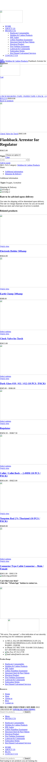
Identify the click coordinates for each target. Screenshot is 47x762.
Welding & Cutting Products (16, 61)
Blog (7, 701)
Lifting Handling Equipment (16, 671)
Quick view (4, 246)
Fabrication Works (12, 682)
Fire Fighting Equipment (14, 677)
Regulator (5, 428)
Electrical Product (12, 675)
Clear (7, 157)
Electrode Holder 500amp (13, 251)
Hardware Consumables (14, 664)
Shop (7, 696)
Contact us (9, 703)
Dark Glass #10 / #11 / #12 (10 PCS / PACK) (23, 383)
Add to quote (5, 163)
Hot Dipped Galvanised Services (18, 684)
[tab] (26, 172)
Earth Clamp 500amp (11, 293)
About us (8, 698)
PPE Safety (9, 668)
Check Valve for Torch (9, 134)
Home (2, 61)
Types (2, 156)
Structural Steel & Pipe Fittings (17, 673)
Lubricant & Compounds (15, 680)
